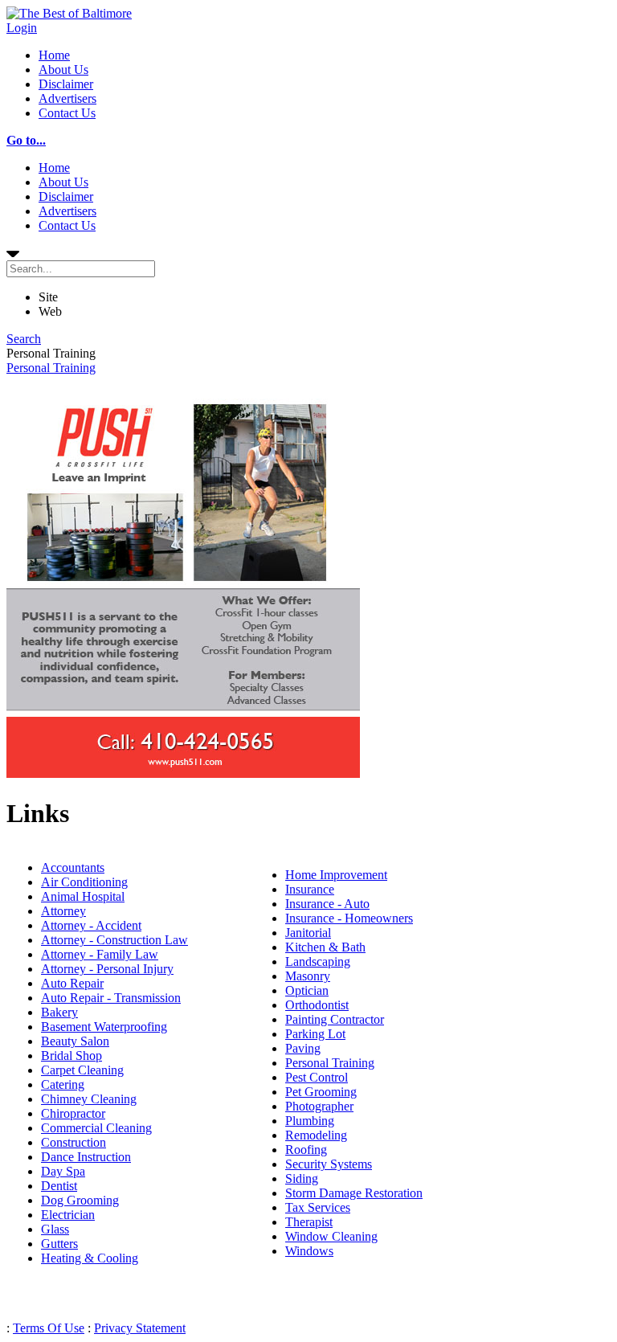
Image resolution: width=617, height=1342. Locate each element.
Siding (301, 1178)
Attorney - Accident (91, 925)
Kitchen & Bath (325, 947)
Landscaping (317, 961)
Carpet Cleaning (82, 1070)
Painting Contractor (334, 1019)
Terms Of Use (48, 1328)
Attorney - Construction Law (114, 940)
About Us (63, 69)
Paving (303, 1048)
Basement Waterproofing (104, 1026)
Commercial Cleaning (96, 1128)
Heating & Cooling (89, 1258)
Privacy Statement (140, 1328)
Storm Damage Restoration (354, 1193)
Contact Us (67, 113)
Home (54, 55)
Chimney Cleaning (89, 1099)
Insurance (309, 889)
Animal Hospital (83, 896)
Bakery (59, 1012)
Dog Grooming (80, 1200)
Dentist (59, 1186)
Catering (62, 1084)
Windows (309, 1251)
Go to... (26, 140)
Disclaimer (66, 84)
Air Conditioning (84, 882)
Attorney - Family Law (99, 954)
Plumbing (309, 1120)
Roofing (306, 1149)
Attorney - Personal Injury (107, 969)
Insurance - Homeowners (349, 918)
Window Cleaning (331, 1236)
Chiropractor (73, 1113)
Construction (73, 1142)
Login (21, 28)
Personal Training (51, 367)
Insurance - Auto (327, 903)
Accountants (72, 867)
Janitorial (308, 932)
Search (23, 339)
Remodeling (316, 1135)
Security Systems (328, 1164)
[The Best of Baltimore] (69, 13)
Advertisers (67, 98)
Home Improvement (336, 875)
